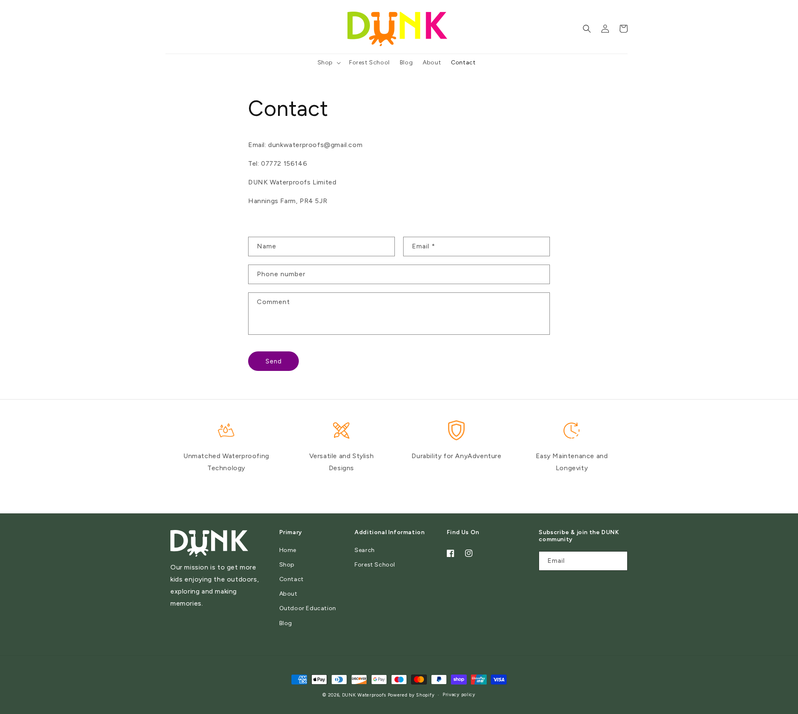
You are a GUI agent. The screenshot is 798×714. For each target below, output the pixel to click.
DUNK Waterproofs (364, 695)
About (288, 593)
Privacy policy (459, 694)
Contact (291, 579)
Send (274, 361)
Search (365, 550)
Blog (285, 623)
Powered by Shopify (411, 695)
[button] (328, 62)
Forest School (375, 564)
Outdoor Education (307, 608)
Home (287, 550)
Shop (287, 564)
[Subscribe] (618, 561)
